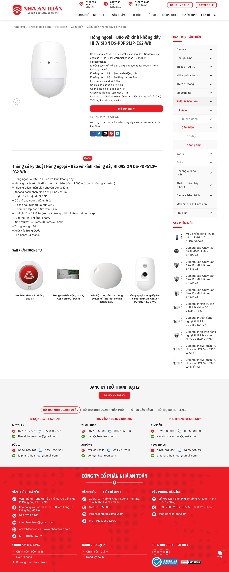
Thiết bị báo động (40, 26)
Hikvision (61, 26)
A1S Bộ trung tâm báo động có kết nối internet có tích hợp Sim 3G (107, 298)
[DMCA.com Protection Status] (191, 562)
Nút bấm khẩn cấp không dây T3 (29, 297)
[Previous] (12, 283)
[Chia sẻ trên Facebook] (93, 133)
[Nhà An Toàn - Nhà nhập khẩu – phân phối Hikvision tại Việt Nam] (37, 10)
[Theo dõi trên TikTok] (161, 552)
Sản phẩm (118, 15)
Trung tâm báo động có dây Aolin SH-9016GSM (68, 297)
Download (169, 15)
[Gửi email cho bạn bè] (105, 133)
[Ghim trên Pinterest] (111, 133)
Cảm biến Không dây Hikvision (106, 26)
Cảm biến (77, 26)
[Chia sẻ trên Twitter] (99, 133)
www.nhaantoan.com (57, 529)
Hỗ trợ (151, 15)
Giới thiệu (99, 15)
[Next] (162, 283)
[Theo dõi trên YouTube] (167, 552)
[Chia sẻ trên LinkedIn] (117, 133)
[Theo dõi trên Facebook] (155, 552)
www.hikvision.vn (30, 529)
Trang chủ (82, 15)
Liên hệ (205, 15)
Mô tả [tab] (87, 158)
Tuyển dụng (189, 15)
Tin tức (136, 15)
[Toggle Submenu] (211, 49)
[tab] (61, 410)
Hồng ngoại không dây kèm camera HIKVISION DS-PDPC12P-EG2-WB (145, 298)
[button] (215, 15)
